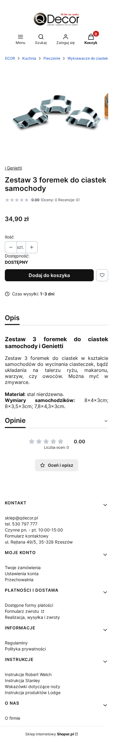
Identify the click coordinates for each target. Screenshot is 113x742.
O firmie (12, 718)
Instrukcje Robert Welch (28, 674)
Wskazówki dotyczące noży (32, 686)
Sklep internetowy (49, 734)
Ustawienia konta (22, 573)
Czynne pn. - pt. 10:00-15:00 (34, 529)
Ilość (9, 236)
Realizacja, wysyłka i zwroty (32, 617)
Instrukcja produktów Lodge (33, 692)
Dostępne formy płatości (29, 605)
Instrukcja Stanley (22, 680)
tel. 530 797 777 (21, 523)
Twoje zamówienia (23, 567)
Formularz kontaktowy (27, 535)
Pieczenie (51, 58)
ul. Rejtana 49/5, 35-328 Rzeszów (39, 541)
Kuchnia (29, 58)
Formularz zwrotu (22, 611)
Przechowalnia (19, 579)
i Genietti (13, 167)
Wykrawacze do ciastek (87, 58)
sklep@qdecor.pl (21, 517)
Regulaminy (16, 642)
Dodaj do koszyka (49, 275)
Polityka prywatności (25, 648)
